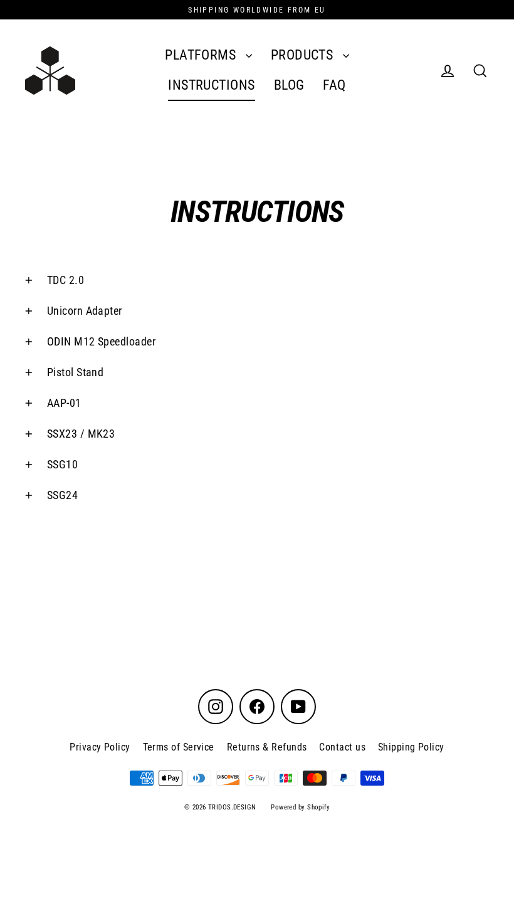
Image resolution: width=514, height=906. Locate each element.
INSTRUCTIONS (211, 85)
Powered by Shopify (300, 807)
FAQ (334, 85)
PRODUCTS (304, 55)
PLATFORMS (202, 55)
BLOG (289, 85)
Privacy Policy (100, 747)
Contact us (342, 747)
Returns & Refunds (267, 747)
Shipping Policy (411, 747)
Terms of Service (178, 747)
